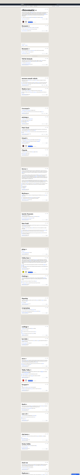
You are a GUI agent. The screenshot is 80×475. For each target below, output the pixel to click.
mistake (41, 90)
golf (30, 260)
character (41, 17)
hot (23, 361)
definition (42, 371)
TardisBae (25, 154)
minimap (22, 123)
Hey (22, 447)
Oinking (22, 284)
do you (26, 121)
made (25, 388)
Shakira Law (23, 94)
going (27, 141)
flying (33, 151)
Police (22, 277)
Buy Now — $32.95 (30, 146)
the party (31, 388)
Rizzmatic (23, 30)
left (41, 232)
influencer (25, 372)
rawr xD (22, 420)
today (35, 17)
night (42, 465)
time (41, 60)
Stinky (25, 447)
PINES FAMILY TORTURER (27, 64)
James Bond (26, 252)
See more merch (34, 146)
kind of (36, 80)
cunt (30, 364)
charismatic (26, 27)
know (28, 121)
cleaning (44, 264)
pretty (27, 131)
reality (35, 130)
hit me (25, 153)
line (34, 82)
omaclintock (25, 53)
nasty (34, 311)
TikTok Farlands (23, 64)
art (28, 387)
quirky (34, 216)
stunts (28, 252)
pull (24, 252)
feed (34, 340)
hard (36, 281)
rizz (31, 27)
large (38, 340)
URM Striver (25, 189)
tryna (26, 467)
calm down (38, 141)
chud (34, 465)
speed (44, 277)
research (45, 14)
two (32, 415)
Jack (26, 408)
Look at (23, 438)
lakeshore (25, 268)
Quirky (22, 215)
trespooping (23, 312)
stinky (30, 445)
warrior (38, 82)
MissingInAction (25, 30)
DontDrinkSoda (25, 284)
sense (39, 139)
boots (27, 438)
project (29, 387)
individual (25, 139)
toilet (29, 309)
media (30, 17)
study (44, 180)
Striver (22, 189)
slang (27, 360)
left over (25, 387)
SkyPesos (23, 199)
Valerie (28, 372)
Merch (46, 30)
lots (29, 50)
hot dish (22, 344)
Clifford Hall (25, 344)
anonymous (25, 142)
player (30, 120)
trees (32, 12)
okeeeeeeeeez (25, 420)
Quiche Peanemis (23, 219)
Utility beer (23, 268)
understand (23, 110)
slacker (22, 172)
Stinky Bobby (23, 448)
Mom (23, 333)
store (26, 464)
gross (35, 331)
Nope (25, 266)
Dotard (22, 142)
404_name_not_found (26, 199)
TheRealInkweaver (26, 312)
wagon (29, 80)
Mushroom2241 (27, 219)
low (36, 61)
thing (36, 311)
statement (29, 110)
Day (27, 83)
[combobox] (41, 4)
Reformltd (26, 94)
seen (37, 300)
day (34, 259)
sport (32, 227)
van (31, 80)
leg (32, 333)
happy (29, 131)
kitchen (43, 363)
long (29, 139)
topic (26, 110)
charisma (29, 29)
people (35, 415)
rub (36, 445)
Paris (31, 197)
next (31, 309)
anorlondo (26, 448)
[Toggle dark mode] (58, 4)
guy (24, 29)
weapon (26, 151)
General (23, 364)
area (24, 328)
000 (37, 197)
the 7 (42, 111)
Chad (27, 230)
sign (22, 415)
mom (23, 153)
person (28, 130)
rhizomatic (23, 45)
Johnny (25, 282)
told (26, 111)
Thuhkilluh (24, 409)
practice (29, 408)
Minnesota (23, 340)
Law (26, 90)
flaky (32, 328)
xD (25, 418)
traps (45, 277)
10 (23, 302)
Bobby (27, 447)
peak (38, 216)
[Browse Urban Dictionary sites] (23, 4)
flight (29, 197)
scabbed (23, 328)
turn (34, 27)
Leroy (23, 111)
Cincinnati (45, 230)
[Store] (57, 4)
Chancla (22, 154)
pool (23, 265)
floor (40, 388)
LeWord (24, 123)
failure (35, 176)
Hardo (22, 409)
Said (30, 61)
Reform (30, 90)
